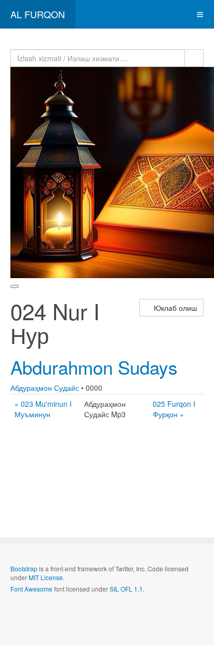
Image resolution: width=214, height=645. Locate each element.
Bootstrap (23, 568)
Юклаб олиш (174, 308)
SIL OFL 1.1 (126, 588)
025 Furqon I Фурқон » (174, 409)
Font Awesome (31, 588)
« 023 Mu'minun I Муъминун (43, 409)
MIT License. (46, 577)
